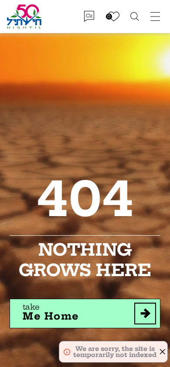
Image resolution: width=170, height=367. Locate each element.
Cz (89, 16)
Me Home (51, 312)
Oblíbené (113, 16)
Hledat (134, 16)
